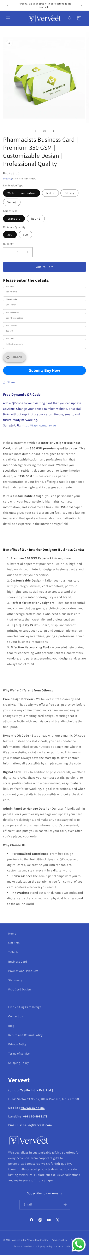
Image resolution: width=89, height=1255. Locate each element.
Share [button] (11, 382)
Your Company (11, 325)
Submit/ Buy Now (44, 370)
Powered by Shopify (37, 1240)
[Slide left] (35, 130)
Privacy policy (59, 1240)
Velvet (11, 202)
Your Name (10, 286)
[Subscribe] (65, 1204)
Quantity (8, 244)
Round (35, 218)
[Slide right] (53, 130)
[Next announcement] (81, 5)
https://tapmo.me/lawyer (39, 425)
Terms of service (19, 1053)
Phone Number (12, 299)
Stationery (15, 980)
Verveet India (19, 1240)
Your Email (10, 338)
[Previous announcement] (7, 5)
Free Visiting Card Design (24, 1007)
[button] (8, 18)
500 (25, 235)
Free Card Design (19, 989)
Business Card (17, 961)
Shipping (7, 178)
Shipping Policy (18, 1063)
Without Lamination (21, 193)
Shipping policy (44, 1246)
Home (12, 933)
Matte (50, 193)
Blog (11, 1026)
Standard (13, 218)
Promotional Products (23, 971)
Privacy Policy (17, 1044)
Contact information (67, 1246)
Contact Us (15, 1016)
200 (9, 235)
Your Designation (12, 312)
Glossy (69, 193)
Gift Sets (13, 943)
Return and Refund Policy (25, 1035)
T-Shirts (13, 952)
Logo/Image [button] (17, 357)
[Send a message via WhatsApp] (78, 1244)
